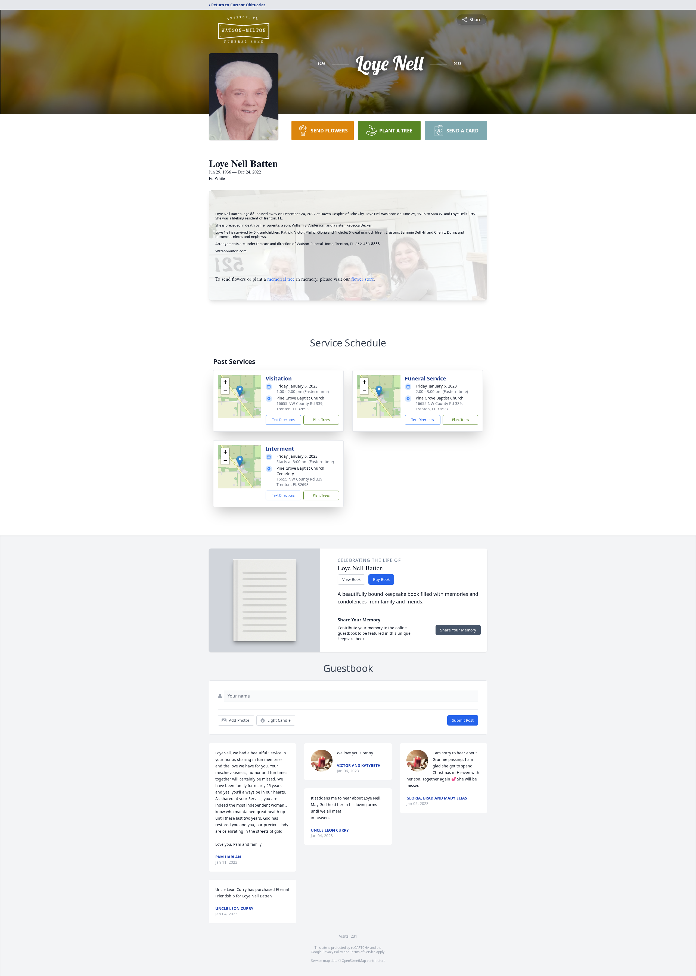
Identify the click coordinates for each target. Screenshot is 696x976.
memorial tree (281, 278)
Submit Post (463, 720)
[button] (239, 390)
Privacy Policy (332, 952)
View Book (351, 579)
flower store (362, 278)
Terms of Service (362, 952)
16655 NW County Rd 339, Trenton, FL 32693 (300, 406)
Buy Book (381, 579)
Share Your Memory (458, 630)
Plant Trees (321, 419)
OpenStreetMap (354, 960)
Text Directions (283, 419)
